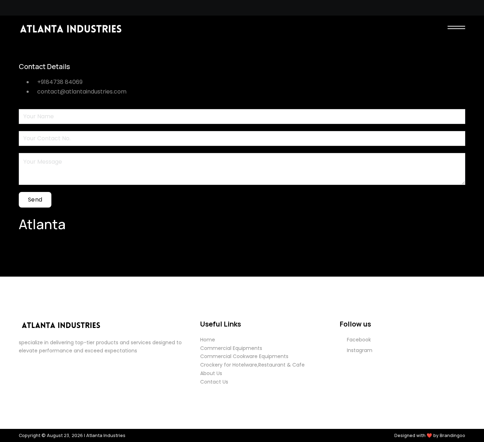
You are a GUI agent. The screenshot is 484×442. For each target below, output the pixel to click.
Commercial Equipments (231, 348)
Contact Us (214, 381)
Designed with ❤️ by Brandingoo (429, 435)
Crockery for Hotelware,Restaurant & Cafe (252, 364)
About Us (211, 373)
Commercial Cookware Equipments (244, 356)
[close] (456, 28)
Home (207, 339)
